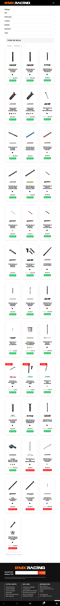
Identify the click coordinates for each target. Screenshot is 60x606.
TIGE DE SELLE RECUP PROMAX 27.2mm (47, 343)
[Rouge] (47, 152)
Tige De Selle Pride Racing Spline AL (47, 70)
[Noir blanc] (13, 113)
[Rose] (29, 347)
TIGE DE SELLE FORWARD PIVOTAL (12, 304)
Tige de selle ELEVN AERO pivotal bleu (30, 148)
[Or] (31, 347)
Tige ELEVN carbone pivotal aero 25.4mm (12, 110)
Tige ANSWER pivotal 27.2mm (13, 421)
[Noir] (12, 74)
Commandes (10, 591)
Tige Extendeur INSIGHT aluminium (13, 499)
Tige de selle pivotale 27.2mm (12, 70)
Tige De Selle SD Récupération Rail (30, 461)
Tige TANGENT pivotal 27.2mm (30, 499)
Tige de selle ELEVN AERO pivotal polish (47, 460)
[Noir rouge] (11, 113)
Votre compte (11, 584)
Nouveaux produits (29, 592)
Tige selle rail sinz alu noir (12, 382)
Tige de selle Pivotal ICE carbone (47, 304)
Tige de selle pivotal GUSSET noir (30, 265)
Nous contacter (28, 594)
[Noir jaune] (15, 113)
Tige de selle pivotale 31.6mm (30, 70)
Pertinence (18, 46)
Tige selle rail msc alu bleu (47, 499)
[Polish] (12, 230)
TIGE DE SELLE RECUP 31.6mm (47, 420)
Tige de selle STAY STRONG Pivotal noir (30, 187)
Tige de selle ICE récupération (47, 109)
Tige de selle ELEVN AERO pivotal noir (12, 187)
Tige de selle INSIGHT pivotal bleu (47, 187)
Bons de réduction (12, 594)
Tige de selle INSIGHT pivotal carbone (12, 266)
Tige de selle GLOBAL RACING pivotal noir (12, 149)
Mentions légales (29, 587)
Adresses (9, 592)
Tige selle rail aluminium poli (47, 382)
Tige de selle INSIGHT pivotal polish (12, 227)
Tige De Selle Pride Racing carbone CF (30, 421)
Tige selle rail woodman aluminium (30, 343)
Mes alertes (10, 596)
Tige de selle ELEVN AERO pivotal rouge (47, 149)
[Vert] (27, 347)
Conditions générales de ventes (30, 590)
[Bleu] (47, 191)
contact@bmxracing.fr (46, 596)
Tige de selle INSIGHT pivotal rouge (30, 227)
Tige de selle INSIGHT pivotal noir (47, 226)
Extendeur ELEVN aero (47, 264)
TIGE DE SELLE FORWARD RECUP (30, 304)
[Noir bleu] (9, 113)
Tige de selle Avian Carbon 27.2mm (12, 538)
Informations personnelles (10, 588)
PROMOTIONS (28, 596)
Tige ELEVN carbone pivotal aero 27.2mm (30, 110)
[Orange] (10, 464)
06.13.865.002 (17, 603)
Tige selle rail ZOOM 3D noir (30, 382)
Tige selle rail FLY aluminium (12, 343)
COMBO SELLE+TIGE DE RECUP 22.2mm (13, 460)
